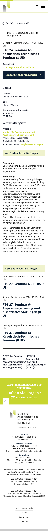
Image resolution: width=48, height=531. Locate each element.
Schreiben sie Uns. (27, 397)
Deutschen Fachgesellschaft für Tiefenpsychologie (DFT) (24, 482)
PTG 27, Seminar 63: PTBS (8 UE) (23, 285)
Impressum (24, 517)
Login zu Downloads (24, 508)
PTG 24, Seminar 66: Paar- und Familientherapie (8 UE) (36, 362)
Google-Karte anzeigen (31, 144)
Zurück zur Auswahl (17, 23)
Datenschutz (24, 521)
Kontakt (24, 512)
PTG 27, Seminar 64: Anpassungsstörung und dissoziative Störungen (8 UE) (22, 310)
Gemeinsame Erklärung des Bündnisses (24, 474)
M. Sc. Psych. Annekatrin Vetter (19, 67)
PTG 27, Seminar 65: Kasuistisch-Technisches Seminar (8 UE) (21, 336)
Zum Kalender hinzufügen (21, 75)
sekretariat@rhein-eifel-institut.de (27, 451)
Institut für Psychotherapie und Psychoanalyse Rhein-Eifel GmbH (19, 133)
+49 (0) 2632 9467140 (28, 446)
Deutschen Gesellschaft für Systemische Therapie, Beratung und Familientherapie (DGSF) (24, 494)
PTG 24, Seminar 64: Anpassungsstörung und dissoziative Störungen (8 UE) (14, 362)
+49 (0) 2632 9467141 (26, 448)
